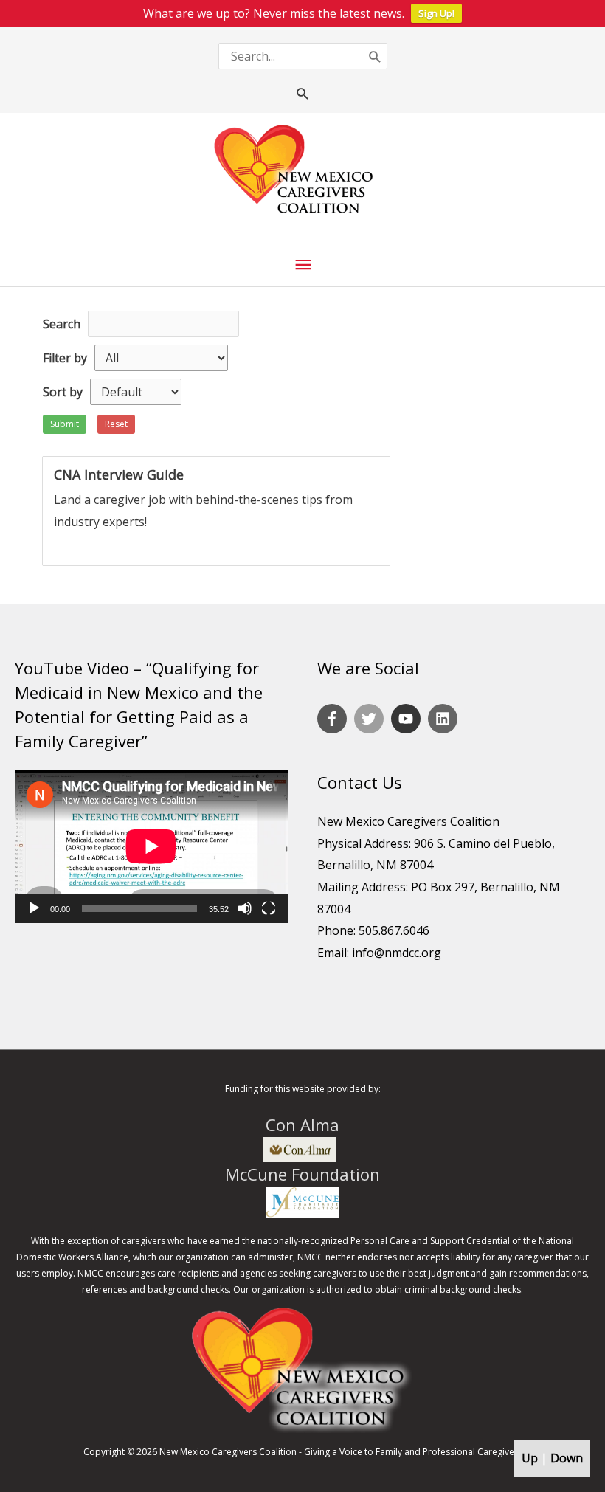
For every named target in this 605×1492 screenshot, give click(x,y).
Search (61, 324)
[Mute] (245, 908)
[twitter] (371, 718)
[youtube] (408, 718)
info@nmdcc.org (396, 952)
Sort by (63, 392)
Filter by (65, 358)
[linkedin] (445, 718)
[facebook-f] (334, 718)
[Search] (375, 56)
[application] (151, 846)
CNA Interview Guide (119, 474)
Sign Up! (436, 13)
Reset (116, 424)
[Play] (34, 908)
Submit (64, 424)
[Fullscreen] (268, 908)
